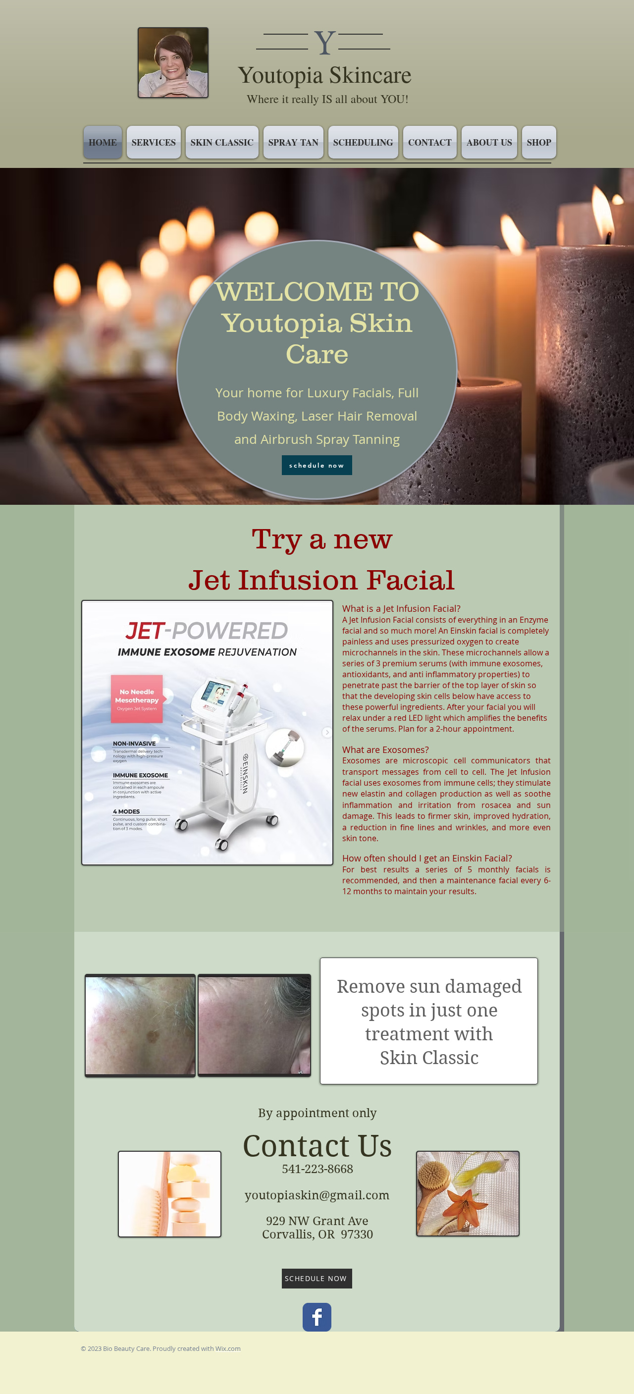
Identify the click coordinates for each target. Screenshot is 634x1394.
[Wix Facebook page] (317, 1317)
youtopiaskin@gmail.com (317, 1195)
